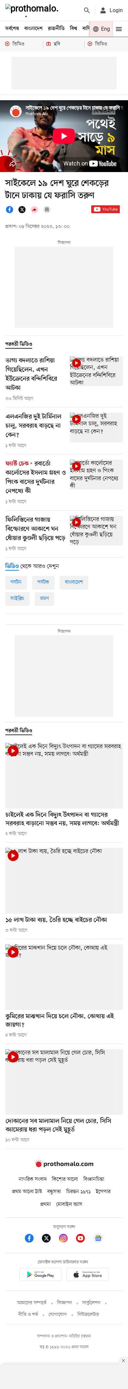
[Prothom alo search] (87, 10)
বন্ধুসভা (54, 1191)
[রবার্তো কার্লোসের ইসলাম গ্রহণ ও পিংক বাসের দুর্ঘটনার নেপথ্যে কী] (96, 474)
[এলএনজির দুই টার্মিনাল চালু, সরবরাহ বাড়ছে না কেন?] (96, 427)
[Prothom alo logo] (64, 1166)
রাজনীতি (56, 29)
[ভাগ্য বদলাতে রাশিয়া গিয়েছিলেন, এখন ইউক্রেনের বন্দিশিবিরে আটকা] (96, 371)
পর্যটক (43, 582)
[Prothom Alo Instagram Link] (66, 1239)
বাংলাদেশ (33, 29)
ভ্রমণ (44, 598)
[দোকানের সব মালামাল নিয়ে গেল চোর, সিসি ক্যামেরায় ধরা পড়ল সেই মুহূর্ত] (64, 1082)
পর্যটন (16, 582)
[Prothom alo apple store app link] (87, 1275)
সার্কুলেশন (91, 1303)
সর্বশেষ (12, 29)
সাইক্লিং (17, 598)
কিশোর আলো (65, 1179)
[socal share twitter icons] (24, 212)
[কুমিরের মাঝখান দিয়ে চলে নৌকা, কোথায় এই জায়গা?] (64, 977)
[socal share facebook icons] (11, 212)
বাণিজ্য (89, 29)
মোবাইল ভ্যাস (69, 1204)
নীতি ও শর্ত (28, 1315)
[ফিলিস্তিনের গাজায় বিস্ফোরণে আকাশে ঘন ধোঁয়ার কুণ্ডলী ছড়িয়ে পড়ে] (96, 530)
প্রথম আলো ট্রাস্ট (27, 1191)
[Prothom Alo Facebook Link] (32, 1239)
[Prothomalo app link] (40, 1275)
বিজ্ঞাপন (64, 1303)
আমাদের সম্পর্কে (32, 1303)
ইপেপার (103, 1191)
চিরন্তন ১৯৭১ (78, 1191)
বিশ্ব (73, 29)
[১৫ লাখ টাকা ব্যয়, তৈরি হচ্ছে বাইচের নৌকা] (64, 880)
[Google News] (98, 1239)
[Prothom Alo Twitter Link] (49, 1239)
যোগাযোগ (58, 1315)
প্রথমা (45, 1204)
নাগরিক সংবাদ (33, 1179)
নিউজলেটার (88, 1315)
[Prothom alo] (33, 10)
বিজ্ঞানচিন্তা (93, 1179)
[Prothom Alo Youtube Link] (83, 1239)
